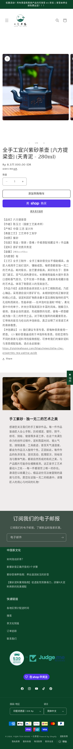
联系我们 (12, 638)
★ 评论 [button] (69, 377)
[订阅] (62, 537)
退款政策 (64, 737)
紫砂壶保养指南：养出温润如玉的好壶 (28, 574)
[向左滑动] (29, 143)
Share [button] (9, 358)
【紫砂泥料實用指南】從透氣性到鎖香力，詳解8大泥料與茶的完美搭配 (36, 584)
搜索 (9, 615)
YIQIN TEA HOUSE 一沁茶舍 (26, 736)
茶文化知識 (13, 623)
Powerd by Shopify (48, 736)
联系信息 (49, 742)
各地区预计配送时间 (18, 608)
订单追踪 (12, 631)
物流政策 (38, 742)
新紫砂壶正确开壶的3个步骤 (22, 567)
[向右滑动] (44, 143)
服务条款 (27, 742)
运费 (15, 169)
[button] (7, 20)
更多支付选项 (36, 211)
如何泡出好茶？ (15, 559)
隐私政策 (16, 742)
